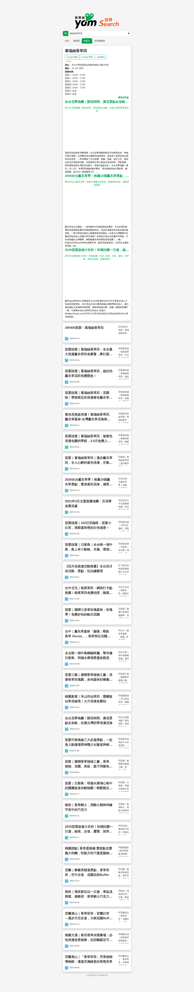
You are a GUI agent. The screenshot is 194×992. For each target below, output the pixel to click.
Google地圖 (72, 57)
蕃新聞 (76, 41)
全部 (67, 41)
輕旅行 (87, 41)
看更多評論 (123, 97)
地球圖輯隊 (99, 41)
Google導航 (87, 57)
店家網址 (101, 57)
